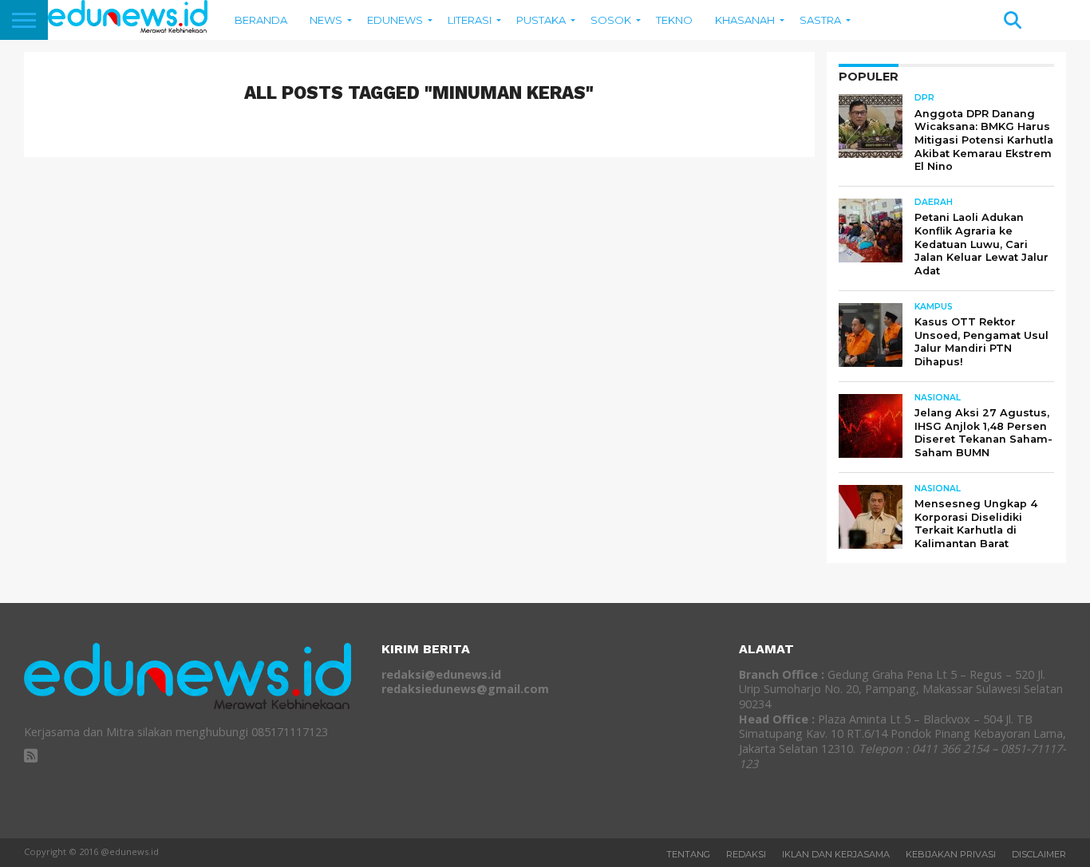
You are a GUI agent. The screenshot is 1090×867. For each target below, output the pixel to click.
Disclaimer (1039, 854)
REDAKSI (746, 854)
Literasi (470, 20)
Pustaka (541, 20)
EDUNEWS (395, 20)
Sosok (610, 20)
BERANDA (261, 20)
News (326, 20)
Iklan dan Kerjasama (836, 854)
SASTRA (820, 20)
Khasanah (745, 20)
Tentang (688, 854)
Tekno (674, 20)
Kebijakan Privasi (951, 854)
